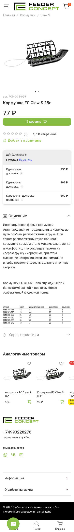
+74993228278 (17, 432)
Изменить (25, 159)
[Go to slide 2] (38, 91)
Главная (9, 15)
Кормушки (28, 15)
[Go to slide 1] (35, 91)
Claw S (45, 15)
